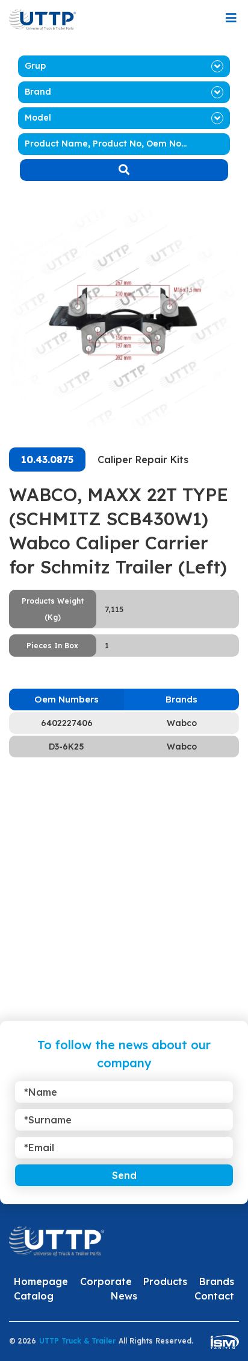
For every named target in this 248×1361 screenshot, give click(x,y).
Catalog (34, 1296)
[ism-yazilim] (225, 1341)
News (124, 1296)
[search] (124, 170)
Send (124, 1175)
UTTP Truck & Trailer (77, 1340)
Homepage (41, 1281)
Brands (216, 1281)
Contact (214, 1296)
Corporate (106, 1281)
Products (165, 1281)
